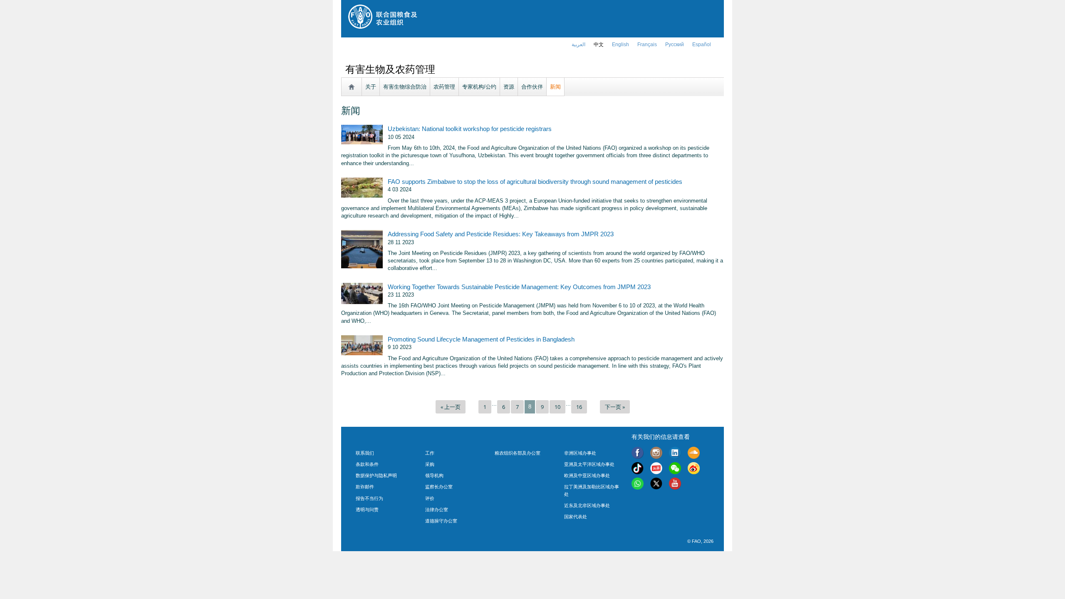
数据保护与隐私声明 (376, 475)
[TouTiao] (656, 469)
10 (557, 407)
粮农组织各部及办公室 (517, 452)
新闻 (555, 87)
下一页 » (615, 407)
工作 (429, 452)
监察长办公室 (439, 486)
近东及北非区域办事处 (587, 505)
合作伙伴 (532, 87)
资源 (508, 87)
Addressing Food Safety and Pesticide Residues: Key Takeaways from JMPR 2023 (501, 234)
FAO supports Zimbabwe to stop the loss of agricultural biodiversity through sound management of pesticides (535, 181)
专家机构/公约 (479, 87)
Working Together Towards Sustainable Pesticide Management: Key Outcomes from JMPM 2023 (519, 287)
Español (701, 44)
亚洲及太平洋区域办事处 (589, 464)
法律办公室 (436, 509)
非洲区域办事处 (580, 452)
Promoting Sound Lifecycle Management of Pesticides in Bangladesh (481, 339)
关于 (370, 87)
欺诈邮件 (365, 486)
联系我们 (365, 452)
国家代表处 (575, 516)
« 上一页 (451, 407)
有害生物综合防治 (404, 87)
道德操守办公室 (441, 520)
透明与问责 (367, 509)
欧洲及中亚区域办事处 (587, 475)
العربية (578, 44)
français (647, 44)
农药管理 (444, 87)
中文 (599, 44)
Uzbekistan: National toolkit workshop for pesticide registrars (470, 129)
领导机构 (434, 475)
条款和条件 (367, 464)
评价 (429, 498)
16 (579, 407)
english (620, 44)
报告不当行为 (369, 498)
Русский (674, 44)
